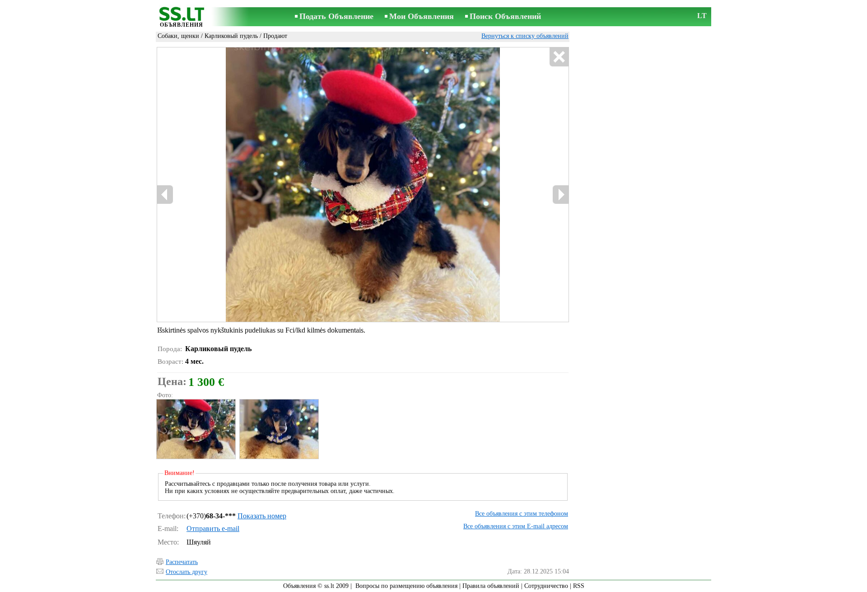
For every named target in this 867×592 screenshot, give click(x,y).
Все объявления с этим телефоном (521, 513)
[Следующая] (389, 184)
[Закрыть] (559, 57)
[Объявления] (181, 17)
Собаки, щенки (178, 36)
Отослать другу (186, 572)
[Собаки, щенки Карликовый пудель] (195, 429)
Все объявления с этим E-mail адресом (515, 526)
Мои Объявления (421, 16)
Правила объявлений (490, 586)
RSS (578, 586)
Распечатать (182, 562)
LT (702, 15)
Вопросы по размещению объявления (406, 586)
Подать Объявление (336, 16)
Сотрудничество (546, 586)
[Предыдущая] (253, 184)
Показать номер (262, 516)
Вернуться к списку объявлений (525, 36)
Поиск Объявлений (505, 16)
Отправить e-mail (212, 528)
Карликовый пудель (231, 36)
